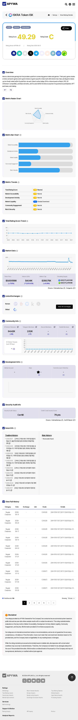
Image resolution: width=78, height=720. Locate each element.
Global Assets (55, 693)
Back (6, 15)
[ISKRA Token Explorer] (53, 53)
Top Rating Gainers (56, 691)
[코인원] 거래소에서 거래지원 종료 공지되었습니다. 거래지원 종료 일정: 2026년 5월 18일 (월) (21, 448)
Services (5, 702)
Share (67, 28)
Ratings (5, 688)
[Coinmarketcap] (58, 53)
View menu (74, 4)
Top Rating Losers (7, 693)
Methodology (6, 704)
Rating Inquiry (6, 711)
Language (70, 4)
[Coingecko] (64, 53)
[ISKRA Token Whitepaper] (19, 53)
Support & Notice (8, 708)
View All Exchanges (64, 307)
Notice (53, 711)
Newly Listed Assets (33, 695)
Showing (64, 598)
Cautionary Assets (7, 695)
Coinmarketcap (58, 288)
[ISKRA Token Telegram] (36, 53)
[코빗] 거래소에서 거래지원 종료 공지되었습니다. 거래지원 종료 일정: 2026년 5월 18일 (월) (21, 455)
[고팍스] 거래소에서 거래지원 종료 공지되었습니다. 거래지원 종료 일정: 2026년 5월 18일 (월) (21, 463)
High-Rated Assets (56, 695)
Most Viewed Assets (33, 691)
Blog (43, 681)
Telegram (29, 681)
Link (18, 327)
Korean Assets (31, 693)
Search (66, 4)
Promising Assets (56, 697)
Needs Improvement (8, 697)
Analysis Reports (8, 715)
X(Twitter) (24, 681)
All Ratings (5, 691)
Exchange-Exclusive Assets (35, 697)
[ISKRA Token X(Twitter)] (30, 53)
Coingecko (69, 288)
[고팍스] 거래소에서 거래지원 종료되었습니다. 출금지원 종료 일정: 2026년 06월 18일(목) (20, 441)
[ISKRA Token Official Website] (13, 53)
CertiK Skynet (68, 420)
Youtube (34, 681)
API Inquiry (30, 711)
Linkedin (38, 681)
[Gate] (15, 309)
